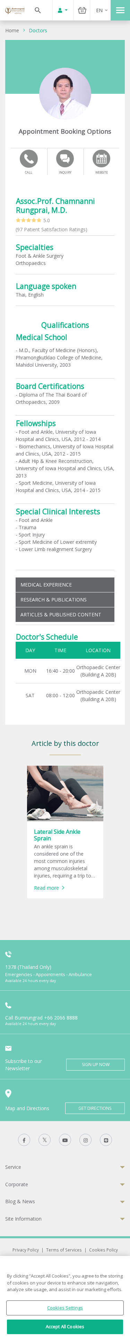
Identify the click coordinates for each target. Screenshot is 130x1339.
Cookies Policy (103, 1250)
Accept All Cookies (65, 1326)
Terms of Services (64, 1250)
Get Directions (95, 1108)
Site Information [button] (23, 1218)
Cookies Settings (65, 1308)
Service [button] (13, 1167)
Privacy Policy (25, 1250)
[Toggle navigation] (120, 10)
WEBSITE (101, 172)
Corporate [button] (16, 1184)
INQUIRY (65, 172)
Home (12, 30)
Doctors (38, 30)
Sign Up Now (96, 1064)
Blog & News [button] (20, 1201)
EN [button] (99, 10)
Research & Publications (53, 599)
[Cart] (82, 10)
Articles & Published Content (60, 614)
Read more (46, 887)
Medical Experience (46, 584)
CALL (28, 172)
